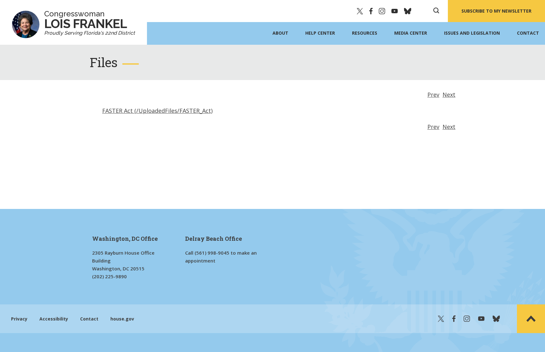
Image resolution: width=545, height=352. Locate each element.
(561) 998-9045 (212, 253)
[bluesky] (407, 11)
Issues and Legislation (472, 33)
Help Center (320, 33)
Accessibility (53, 319)
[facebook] (370, 11)
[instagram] (382, 11)
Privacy (19, 319)
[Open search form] (436, 11)
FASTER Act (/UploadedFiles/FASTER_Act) (157, 110)
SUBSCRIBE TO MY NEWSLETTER (496, 11)
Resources (364, 33)
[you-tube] (394, 11)
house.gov (122, 319)
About (280, 33)
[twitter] (360, 11)
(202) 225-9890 (109, 276)
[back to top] (531, 318)
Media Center (410, 33)
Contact (528, 33)
